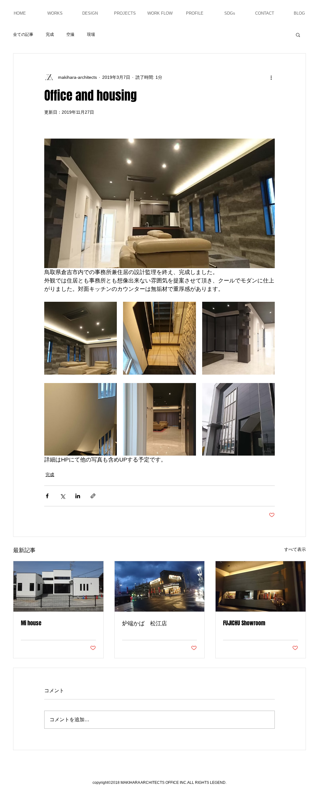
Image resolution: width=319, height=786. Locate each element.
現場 (91, 34)
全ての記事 (23, 34)
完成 (50, 34)
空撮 (70, 34)
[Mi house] (58, 586)
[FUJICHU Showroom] (261, 586)
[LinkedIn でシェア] (78, 496)
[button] (298, 34)
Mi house (31, 623)
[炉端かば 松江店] (160, 586)
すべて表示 (295, 549)
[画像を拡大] (80, 338)
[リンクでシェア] (93, 496)
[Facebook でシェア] (47, 496)
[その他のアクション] (271, 77)
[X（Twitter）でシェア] (62, 496)
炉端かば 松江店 (144, 623)
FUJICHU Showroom (244, 623)
